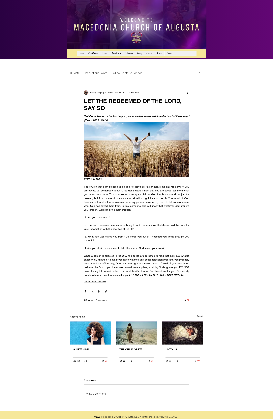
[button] (199, 73)
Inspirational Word (96, 73)
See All (200, 316)
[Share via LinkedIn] (99, 291)
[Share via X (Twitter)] (92, 291)
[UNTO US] (182, 333)
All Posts (74, 73)
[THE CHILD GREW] (136, 333)
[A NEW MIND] (90, 333)
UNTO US (171, 349)
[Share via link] (106, 291)
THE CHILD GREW (130, 349)
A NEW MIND (81, 349)
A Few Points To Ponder (127, 73)
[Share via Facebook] (85, 291)
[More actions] (187, 92)
